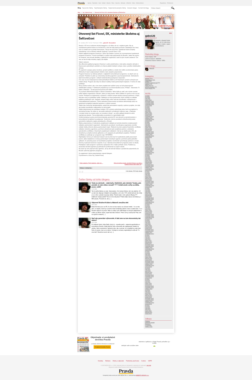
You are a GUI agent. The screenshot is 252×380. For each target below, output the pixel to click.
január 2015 (148, 273)
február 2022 (148, 162)
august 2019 (148, 203)
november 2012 (149, 300)
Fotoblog (147, 321)
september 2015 (149, 265)
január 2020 (148, 196)
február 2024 (148, 129)
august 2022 (148, 154)
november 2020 (149, 182)
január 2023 (148, 147)
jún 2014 (147, 280)
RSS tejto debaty (137, 171)
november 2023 (149, 133)
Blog (79, 8)
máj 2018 (147, 222)
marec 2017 (148, 240)
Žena (113, 3)
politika (147, 81)
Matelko (147, 78)
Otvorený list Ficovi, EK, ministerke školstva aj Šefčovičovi (110, 12)
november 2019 (149, 199)
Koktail (104, 3)
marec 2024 (148, 127)
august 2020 (148, 187)
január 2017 (148, 243)
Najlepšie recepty (150, 322)
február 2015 (148, 272)
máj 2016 (147, 254)
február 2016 (148, 258)
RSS (170, 33)
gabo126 (105, 43)
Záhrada (123, 3)
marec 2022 (148, 160)
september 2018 (149, 217)
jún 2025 (147, 108)
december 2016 (149, 244)
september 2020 (149, 185)
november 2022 (149, 149)
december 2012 (149, 298)
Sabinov (147, 84)
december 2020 (149, 181)
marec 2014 (148, 283)
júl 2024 (147, 122)
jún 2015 (147, 268)
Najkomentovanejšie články (117, 8)
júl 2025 (147, 107)
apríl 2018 (148, 224)
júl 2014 (147, 279)
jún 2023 (147, 140)
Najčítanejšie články (100, 8)
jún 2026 (147, 97)
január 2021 (148, 180)
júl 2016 (147, 251)
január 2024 (148, 130)
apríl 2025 (148, 111)
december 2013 (149, 286)
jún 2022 (147, 156)
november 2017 (149, 231)
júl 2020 (147, 188)
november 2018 (149, 216)
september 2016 (149, 249)
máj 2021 (147, 174)
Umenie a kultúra (149, 87)
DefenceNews (140, 3)
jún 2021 (147, 173)
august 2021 (148, 170)
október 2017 (148, 232)
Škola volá (148, 85)
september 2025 (149, 104)
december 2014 (149, 275)
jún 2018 (147, 221)
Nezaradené (112, 43)
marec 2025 (148, 112)
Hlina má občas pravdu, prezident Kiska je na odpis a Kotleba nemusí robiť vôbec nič (128, 163)
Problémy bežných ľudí (151, 83)
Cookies (143, 361)
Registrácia (163, 3)
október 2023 (148, 134)
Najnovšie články (87, 8)
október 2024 (148, 118)
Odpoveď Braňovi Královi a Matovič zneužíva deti (110, 202)
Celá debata (129, 171)
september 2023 (149, 136)
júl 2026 (147, 96)
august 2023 (148, 137)
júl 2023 (147, 138)
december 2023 (149, 131)
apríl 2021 (148, 176)
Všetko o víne (148, 326)
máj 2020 (147, 191)
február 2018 (148, 227)
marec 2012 (148, 311)
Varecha (117, 3)
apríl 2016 (148, 255)
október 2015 (148, 264)
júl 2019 (147, 205)
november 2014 (149, 276)
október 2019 (148, 200)
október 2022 (148, 151)
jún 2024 (147, 123)
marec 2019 (148, 210)
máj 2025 (147, 109)
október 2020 (148, 184)
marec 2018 (148, 225)
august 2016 (148, 250)
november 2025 (149, 103)
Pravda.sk (148, 324)
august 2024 (148, 120)
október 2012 (148, 301)
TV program (148, 325)
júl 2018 (147, 220)
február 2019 (148, 211)
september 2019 (149, 202)
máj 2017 (147, 238)
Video (133, 3)
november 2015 (149, 262)
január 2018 (148, 228)
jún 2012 (147, 306)
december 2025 (149, 101)
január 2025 (148, 115)
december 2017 (149, 229)
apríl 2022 (148, 159)
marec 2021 (148, 177)
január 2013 (148, 297)
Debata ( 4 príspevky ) (86, 168)
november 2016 (149, 246)
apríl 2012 (148, 309)
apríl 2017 (148, 239)
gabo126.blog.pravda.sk (151, 37)
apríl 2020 (148, 192)
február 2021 (148, 178)
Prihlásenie (170, 3)
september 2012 (149, 302)
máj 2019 (147, 207)
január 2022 (148, 163)
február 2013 (148, 295)
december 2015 (149, 261)
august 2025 (148, 105)
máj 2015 (147, 269)
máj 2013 (147, 291)
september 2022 (149, 152)
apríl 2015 (148, 271)
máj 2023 (147, 141)
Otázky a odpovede (118, 361)
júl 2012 (147, 305)
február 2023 (148, 145)
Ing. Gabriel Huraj (87, 12)
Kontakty (100, 361)
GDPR (150, 361)
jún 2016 (147, 253)
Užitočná (128, 3)
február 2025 (148, 114)
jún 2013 (147, 290)
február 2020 (148, 195)
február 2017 (148, 242)
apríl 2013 (148, 293)
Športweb (94, 3)
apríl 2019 (148, 209)
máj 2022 (147, 158)
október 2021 (148, 167)
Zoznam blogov (132, 8)
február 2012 (148, 312)
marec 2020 (148, 193)
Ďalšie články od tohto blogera (94, 179)
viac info (149, 365)
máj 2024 (147, 125)
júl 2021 (147, 171)
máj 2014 (147, 282)
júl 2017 (147, 235)
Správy (89, 3)
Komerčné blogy (143, 8)
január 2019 (148, 213)
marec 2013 (148, 294)
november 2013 (149, 287)
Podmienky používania (132, 361)
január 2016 (148, 260)
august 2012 (148, 304)
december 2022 (149, 148)
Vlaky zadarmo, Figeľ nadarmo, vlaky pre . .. (91, 163)
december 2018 (149, 214)
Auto (99, 3)
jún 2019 (147, 206)
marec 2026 (148, 100)
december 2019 (149, 198)
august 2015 (148, 267)
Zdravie (109, 3)
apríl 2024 (148, 126)
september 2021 (149, 169)
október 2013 (148, 289)
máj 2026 (147, 98)
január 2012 (148, 313)
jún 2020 (147, 189)
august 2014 (148, 278)
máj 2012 (147, 308)
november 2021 (149, 166)
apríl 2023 (148, 142)
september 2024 (149, 119)
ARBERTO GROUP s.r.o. (142, 375)
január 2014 (148, 284)
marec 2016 (148, 257)
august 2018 (148, 218)
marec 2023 (148, 144)
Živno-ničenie (148, 88)
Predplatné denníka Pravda (102, 347)
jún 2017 (147, 236)
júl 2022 (147, 155)
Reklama (107, 361)
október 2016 (148, 247)
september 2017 (149, 233)
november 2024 (149, 116)
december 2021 (149, 165)
